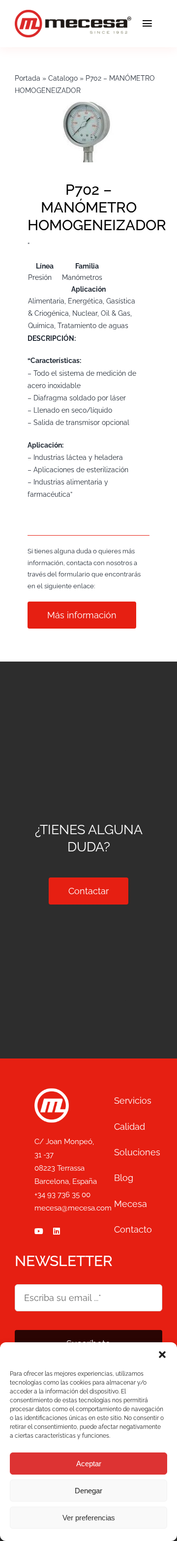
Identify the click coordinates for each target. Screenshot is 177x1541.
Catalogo (63, 78)
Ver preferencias (88, 1517)
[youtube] (38, 1231)
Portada (27, 78)
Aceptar (88, 1463)
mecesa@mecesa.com (73, 1208)
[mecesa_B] (51, 1092)
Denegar (88, 1490)
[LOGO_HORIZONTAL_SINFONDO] (73, 14)
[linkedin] (56, 1231)
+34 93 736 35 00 (62, 1194)
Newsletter (64, 1260)
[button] (162, 1355)
